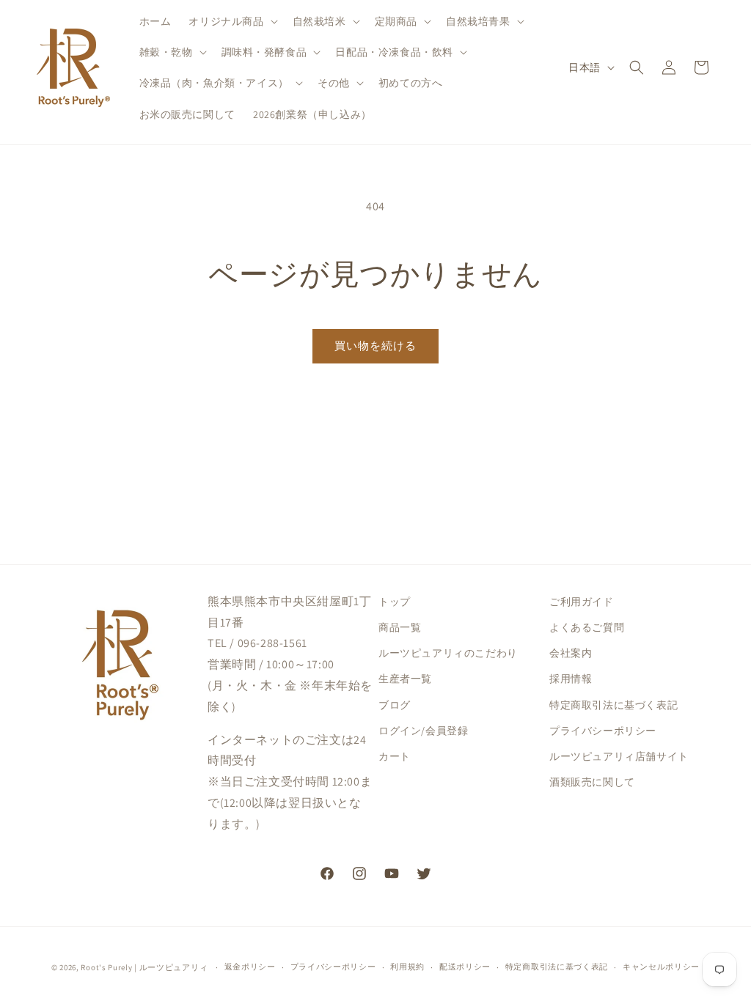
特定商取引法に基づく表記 (613, 705)
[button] (231, 21)
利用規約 (407, 966)
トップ (394, 601)
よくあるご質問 (586, 627)
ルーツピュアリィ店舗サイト (619, 756)
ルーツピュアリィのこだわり (448, 653)
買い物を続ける (375, 345)
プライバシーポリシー (602, 730)
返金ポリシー (250, 966)
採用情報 (570, 678)
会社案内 (570, 653)
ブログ (394, 705)
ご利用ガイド (581, 601)
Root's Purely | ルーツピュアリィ (144, 967)
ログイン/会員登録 (423, 730)
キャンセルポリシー (661, 966)
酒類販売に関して (592, 781)
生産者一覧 (405, 678)
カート (394, 756)
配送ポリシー (465, 966)
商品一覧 (399, 627)
